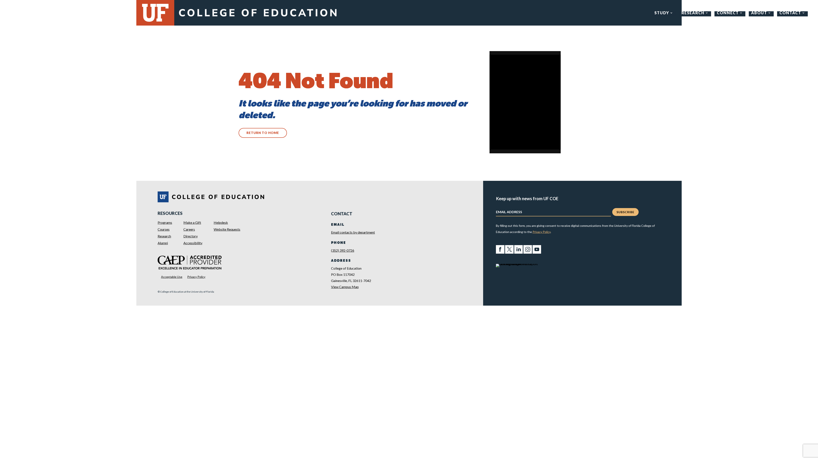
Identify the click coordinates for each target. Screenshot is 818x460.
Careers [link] (189, 229)
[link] (258, 18)
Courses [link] (164, 229)
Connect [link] (728, 13)
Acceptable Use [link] (171, 277)
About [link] (759, 13)
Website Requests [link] (227, 229)
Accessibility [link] (192, 243)
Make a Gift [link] (192, 222)
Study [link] (661, 13)
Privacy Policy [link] (196, 277)
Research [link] (692, 13)
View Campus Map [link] (345, 287)
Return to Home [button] (262, 133)
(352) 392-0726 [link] (342, 250)
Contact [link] (790, 13)
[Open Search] (811, 13)
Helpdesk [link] (221, 222)
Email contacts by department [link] (353, 232)
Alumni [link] (163, 243)
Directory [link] (190, 236)
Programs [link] (165, 222)
